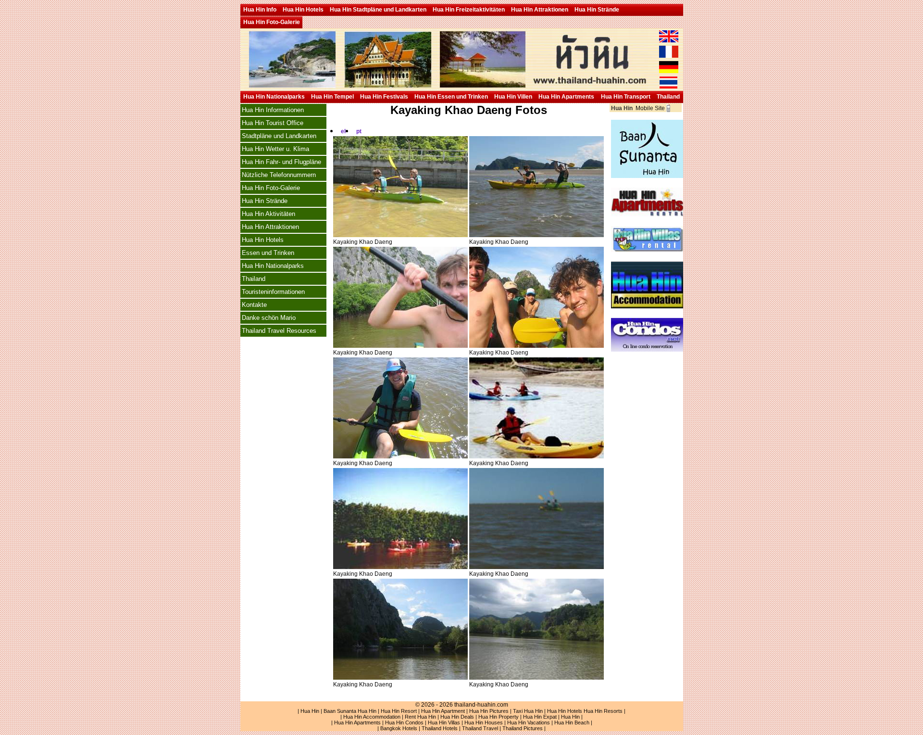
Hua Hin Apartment (443, 711)
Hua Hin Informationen (273, 110)
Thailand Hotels (440, 728)
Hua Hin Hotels (303, 9)
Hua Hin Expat (540, 717)
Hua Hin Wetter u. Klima (275, 148)
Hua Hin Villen (513, 96)
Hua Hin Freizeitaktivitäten (469, 9)
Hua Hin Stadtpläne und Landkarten (378, 9)
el (343, 131)
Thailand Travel (480, 728)
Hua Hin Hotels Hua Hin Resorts (585, 711)
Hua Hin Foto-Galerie (271, 22)
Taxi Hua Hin (528, 711)
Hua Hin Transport (625, 96)
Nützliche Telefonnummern (279, 174)
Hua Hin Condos (404, 722)
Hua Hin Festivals (384, 96)
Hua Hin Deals (457, 717)
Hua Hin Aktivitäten (268, 213)
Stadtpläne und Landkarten (279, 135)
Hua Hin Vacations (528, 722)
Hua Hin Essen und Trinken (451, 96)
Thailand (668, 96)
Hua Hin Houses (483, 722)
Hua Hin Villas (444, 722)
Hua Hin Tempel (332, 96)
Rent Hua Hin (420, 717)
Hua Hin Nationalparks (274, 96)
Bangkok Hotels (398, 728)
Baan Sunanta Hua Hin (350, 711)
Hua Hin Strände (596, 9)
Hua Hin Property (498, 717)
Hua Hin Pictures (489, 711)
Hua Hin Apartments (566, 96)
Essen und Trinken (268, 252)
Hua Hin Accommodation (371, 717)
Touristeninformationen (273, 291)
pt (359, 131)
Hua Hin (309, 711)
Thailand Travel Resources (279, 330)
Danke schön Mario (269, 317)
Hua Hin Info (259, 9)
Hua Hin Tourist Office (272, 123)
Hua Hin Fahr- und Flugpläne (281, 161)
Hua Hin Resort (399, 711)
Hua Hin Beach (571, 722)
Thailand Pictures (522, 728)
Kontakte (254, 304)
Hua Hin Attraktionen (539, 9)
